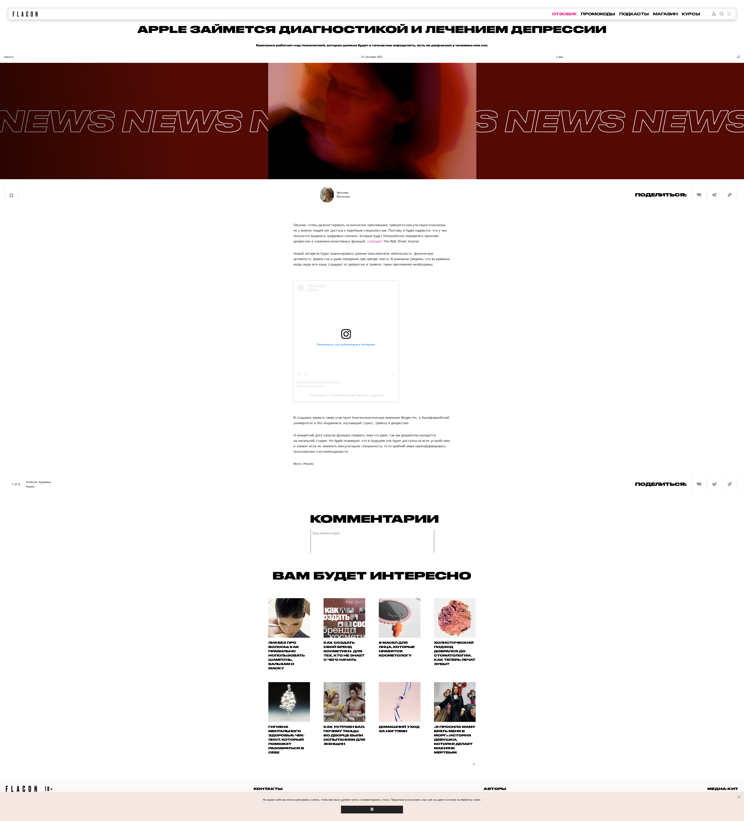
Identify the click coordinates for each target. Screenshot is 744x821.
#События (31, 482)
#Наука (30, 486)
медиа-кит (722, 789)
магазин (665, 14)
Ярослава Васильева (343, 194)
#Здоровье (45, 482)
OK (372, 809)
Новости (8, 56)
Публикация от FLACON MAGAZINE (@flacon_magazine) (346, 395)
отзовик (564, 14)
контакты (268, 789)
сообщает (374, 241)
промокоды (598, 14)
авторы (495, 789)
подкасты (634, 14)
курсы (691, 14)
